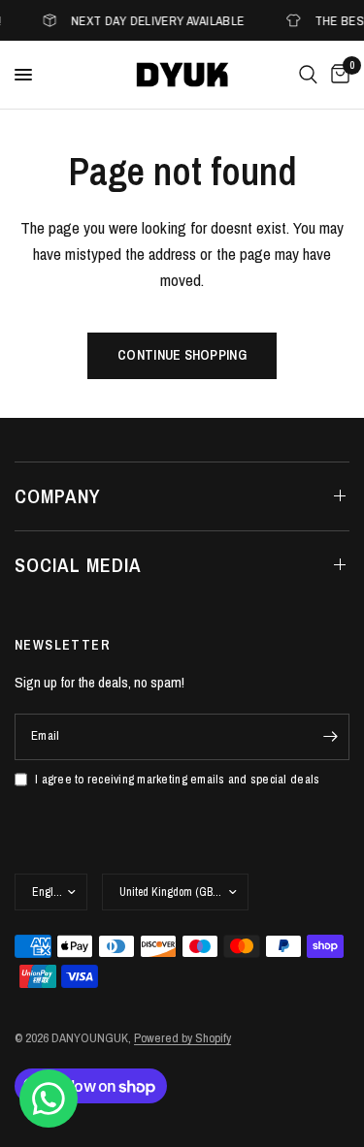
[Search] (308, 75)
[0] (336, 75)
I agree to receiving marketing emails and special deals (177, 779)
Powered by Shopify (182, 1038)
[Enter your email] (330, 737)
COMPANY (58, 496)
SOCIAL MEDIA (78, 565)
